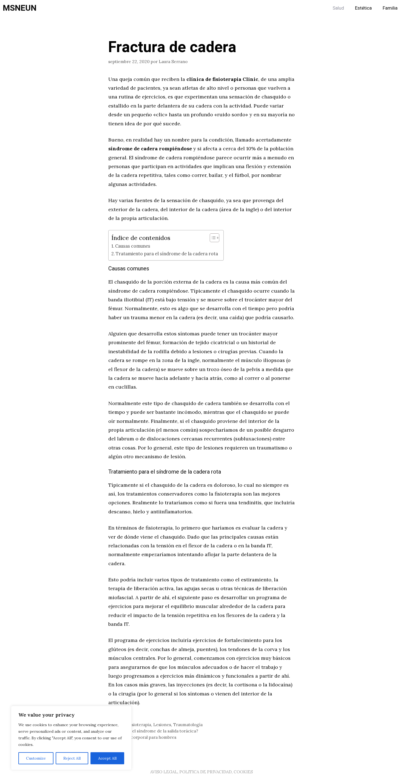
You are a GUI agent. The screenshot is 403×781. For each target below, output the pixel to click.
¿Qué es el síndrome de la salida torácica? (156, 731)
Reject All (72, 758)
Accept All (107, 758)
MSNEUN (19, 8)
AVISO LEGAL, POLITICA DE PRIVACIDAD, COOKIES (201, 771)
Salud (338, 8)
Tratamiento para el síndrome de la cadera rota (167, 253)
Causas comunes (132, 246)
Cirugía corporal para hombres (145, 737)
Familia (390, 8)
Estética (363, 8)
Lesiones (162, 724)
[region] (71, 738)
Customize (36, 758)
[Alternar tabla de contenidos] (212, 237)
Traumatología (188, 724)
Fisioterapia (139, 724)
